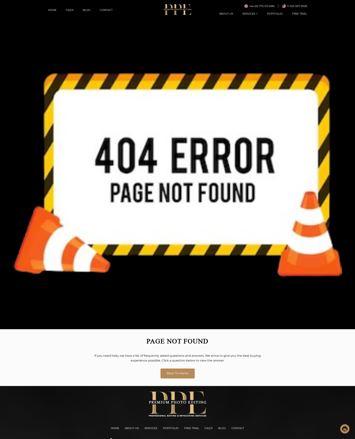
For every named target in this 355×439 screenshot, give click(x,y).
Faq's (70, 10)
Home (52, 10)
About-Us (132, 428)
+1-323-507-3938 (297, 6)
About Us (226, 13)
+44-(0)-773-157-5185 (262, 6)
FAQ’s (209, 428)
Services (249, 13)
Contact (106, 10)
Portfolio (275, 13)
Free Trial (299, 13)
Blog (87, 10)
